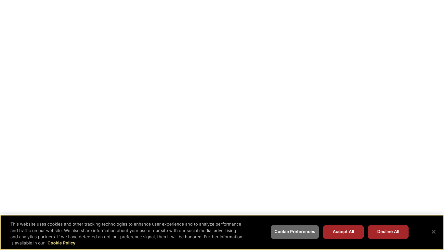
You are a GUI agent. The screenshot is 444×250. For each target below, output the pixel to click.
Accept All (343, 231)
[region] (222, 232)
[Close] (433, 232)
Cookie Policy (61, 243)
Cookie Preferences (294, 231)
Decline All (388, 231)
